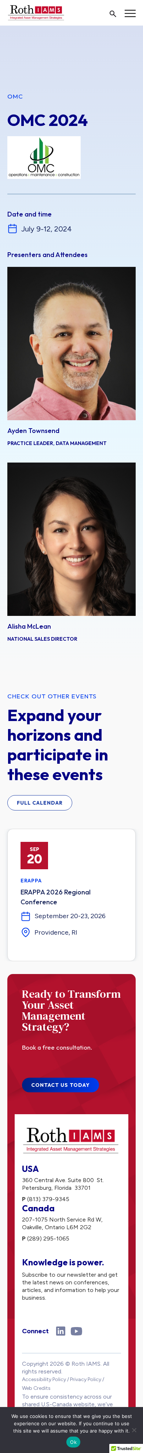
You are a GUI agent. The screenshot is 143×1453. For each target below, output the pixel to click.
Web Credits (36, 1388)
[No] (134, 1430)
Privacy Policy (85, 1379)
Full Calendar (40, 803)
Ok (73, 1442)
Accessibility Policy (44, 1379)
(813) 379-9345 (48, 1199)
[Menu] (130, 13)
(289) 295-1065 (48, 1238)
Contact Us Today (60, 1085)
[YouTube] (76, 1331)
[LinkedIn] (60, 1331)
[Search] (113, 14)
